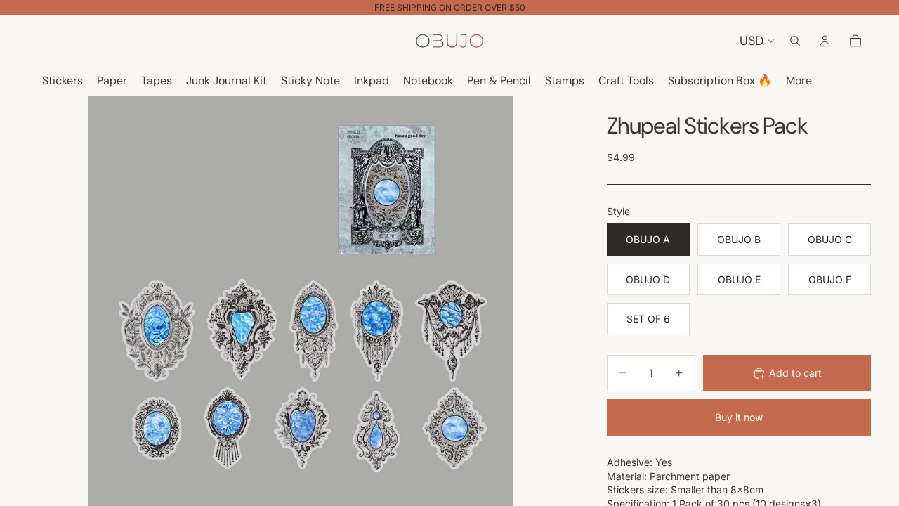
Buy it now (739, 417)
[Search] (795, 40)
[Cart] (855, 40)
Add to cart (795, 373)
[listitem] (799, 81)
